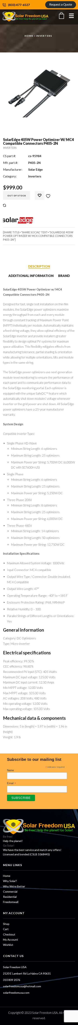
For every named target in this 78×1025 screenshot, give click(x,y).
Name (10, 770)
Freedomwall (10, 902)
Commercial (10, 891)
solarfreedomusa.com (16, 992)
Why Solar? (10, 881)
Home (29, 35)
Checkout (9, 934)
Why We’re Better (14, 886)
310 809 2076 (11, 980)
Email (11, 783)
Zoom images (11, 120)
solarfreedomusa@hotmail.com (22, 986)
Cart (6, 929)
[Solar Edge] (18, 220)
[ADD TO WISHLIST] (45, 194)
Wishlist (8, 944)
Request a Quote (60, 4)
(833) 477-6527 (19, 5)
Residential (10, 896)
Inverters (44, 35)
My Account (10, 939)
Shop (6, 924)
